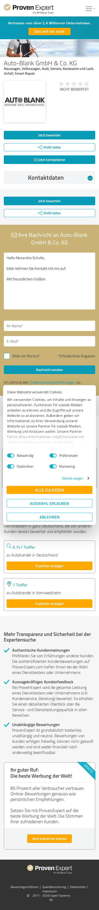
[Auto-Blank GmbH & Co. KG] (24, 101)
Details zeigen (72, 478)
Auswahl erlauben (49, 503)
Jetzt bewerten (49, 135)
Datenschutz (78, 887)
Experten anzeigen (50, 565)
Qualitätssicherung (54, 887)
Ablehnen (50, 517)
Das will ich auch (49, 31)
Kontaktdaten (46, 177)
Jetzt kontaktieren (51, 159)
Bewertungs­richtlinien (24, 887)
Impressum (49, 891)
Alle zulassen (49, 490)
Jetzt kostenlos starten (49, 838)
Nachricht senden (49, 369)
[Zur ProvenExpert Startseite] (29, 9)
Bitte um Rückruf (25, 356)
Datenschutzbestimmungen (52, 382)
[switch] (53, 455)
